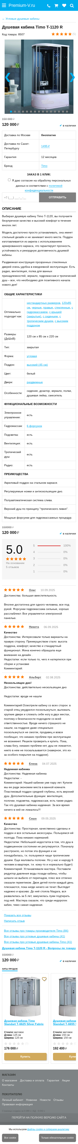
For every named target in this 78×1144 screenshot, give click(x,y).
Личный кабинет (12, 1099)
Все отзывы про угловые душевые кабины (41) (34, 936)
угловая (32, 356)
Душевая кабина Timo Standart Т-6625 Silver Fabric (24, 1022)
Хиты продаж (10, 969)
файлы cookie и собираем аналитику (48, 1129)
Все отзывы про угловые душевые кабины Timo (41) (38, 941)
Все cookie (10, 1137)
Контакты (8, 1084)
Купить (25, 1056)
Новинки (31, 1099)
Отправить (57, 197)
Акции (66, 1080)
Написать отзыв (14, 920)
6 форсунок (34, 425)
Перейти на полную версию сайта (39, 1117)
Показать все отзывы (17, 915)
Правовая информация (17, 1104)
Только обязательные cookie (57, 1137)
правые (48, 307)
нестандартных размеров (43, 302)
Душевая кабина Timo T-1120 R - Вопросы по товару (39, 948)
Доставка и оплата (32, 1080)
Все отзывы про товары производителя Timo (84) (36, 930)
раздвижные (35, 382)
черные (37, 307)
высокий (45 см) (37, 364)
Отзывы (58, 1099)
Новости (45, 1099)
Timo (44, 165)
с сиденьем (50, 316)
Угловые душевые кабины (20, 18)
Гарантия (53, 1080)
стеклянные (62, 307)
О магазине (9, 1080)
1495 (45, 146)
